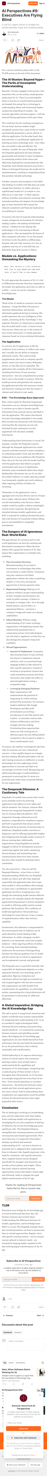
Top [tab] (4, 1363)
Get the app (35, 1465)
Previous (9, 1315)
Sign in (42, 3)
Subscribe (33, 3)
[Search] (42, 1362)
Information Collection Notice (25, 1287)
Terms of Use (35, 1285)
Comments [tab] (7, 1332)
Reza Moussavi (13, 32)
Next (39, 1315)
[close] (40, 1395)
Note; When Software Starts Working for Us (16, 1371)
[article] (23, 1376)
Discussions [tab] (20, 1363)
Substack (11, 1471)
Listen (41, 33)
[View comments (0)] (12, 40)
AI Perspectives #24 (12, 1390)
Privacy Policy (27, 1448)
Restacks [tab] (17, 1332)
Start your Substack (17, 1465)
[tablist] (12, 1332)
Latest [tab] (11, 1363)
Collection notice (23, 1459)
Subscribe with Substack (25, 1438)
